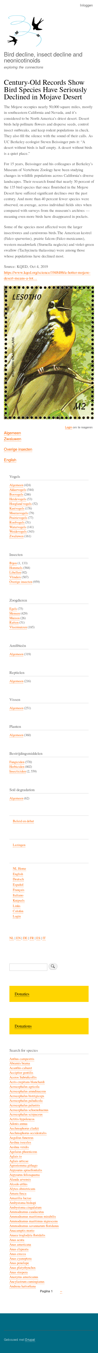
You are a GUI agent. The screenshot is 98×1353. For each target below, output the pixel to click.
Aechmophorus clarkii (24, 1128)
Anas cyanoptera (20, 1258)
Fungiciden (16, 762)
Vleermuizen (18, 627)
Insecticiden (17, 771)
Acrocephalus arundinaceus (27, 1091)
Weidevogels (18, 531)
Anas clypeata (18, 1249)
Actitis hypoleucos (21, 1119)
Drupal (30, 1339)
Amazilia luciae (20, 1198)
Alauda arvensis (20, 1179)
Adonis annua (18, 1123)
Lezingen (19, 845)
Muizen (14, 618)
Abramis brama (19, 1063)
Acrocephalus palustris (24, 1105)
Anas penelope (19, 1263)
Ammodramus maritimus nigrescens (33, 1221)
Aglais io (15, 1156)
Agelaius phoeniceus (23, 1151)
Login (68, 427)
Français (18, 890)
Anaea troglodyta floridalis (27, 1235)
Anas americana (20, 1244)
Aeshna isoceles (20, 1142)
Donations (23, 1026)
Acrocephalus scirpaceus (26, 1114)
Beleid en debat (23, 821)
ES (38, 938)
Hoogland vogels (20, 503)
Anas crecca (17, 1254)
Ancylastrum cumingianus (26, 1281)
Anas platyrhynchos (22, 1267)
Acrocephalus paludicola (26, 1100)
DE (25, 938)
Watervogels (17, 527)
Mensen (14, 613)
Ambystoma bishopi (22, 1203)
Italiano (18, 895)
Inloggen (86, 5)
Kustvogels (16, 508)
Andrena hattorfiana (22, 1286)
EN (18, 938)
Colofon (18, 911)
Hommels (15, 568)
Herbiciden (16, 766)
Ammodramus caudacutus (26, 1212)
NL (11, 938)
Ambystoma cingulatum (25, 1207)
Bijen (13, 563)
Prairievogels (18, 517)
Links (16, 906)
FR (32, 938)
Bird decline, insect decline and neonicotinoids (43, 57)
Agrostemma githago (23, 1165)
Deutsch (18, 879)
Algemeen (12, 432)
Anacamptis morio (21, 1230)
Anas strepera (18, 1272)
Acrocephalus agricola (24, 1086)
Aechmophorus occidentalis (28, 1133)
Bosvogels (16, 494)
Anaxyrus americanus (23, 1277)
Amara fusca (17, 1193)
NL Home (19, 868)
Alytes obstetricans (22, 1189)
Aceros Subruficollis (23, 1077)
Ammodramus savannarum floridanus (34, 1226)
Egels (13, 608)
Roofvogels (17, 522)
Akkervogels (17, 489)
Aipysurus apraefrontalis (25, 1170)
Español (18, 884)
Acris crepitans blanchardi (27, 1082)
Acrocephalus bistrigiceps (26, 1096)
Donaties (22, 993)
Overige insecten (18, 449)
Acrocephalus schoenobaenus (28, 1110)
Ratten (14, 622)
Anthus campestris (21, 1059)
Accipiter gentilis (21, 1072)
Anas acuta (16, 1240)
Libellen (15, 572)
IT (44, 938)
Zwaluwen (12, 438)
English (10, 459)
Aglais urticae (18, 1161)
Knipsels (19, 900)
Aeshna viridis (19, 1147)
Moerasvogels (18, 513)
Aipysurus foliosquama (24, 1175)
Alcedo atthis (18, 1184)
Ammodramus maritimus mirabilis (32, 1216)
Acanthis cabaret (20, 1068)
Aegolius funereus (21, 1137)
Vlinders (15, 577)
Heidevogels (17, 499)
